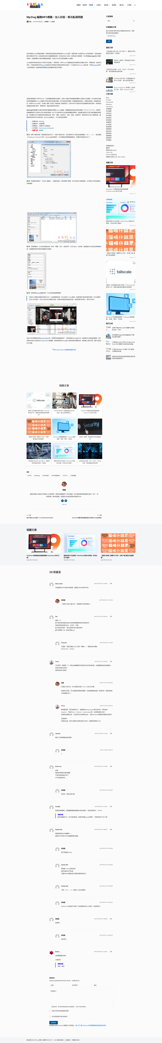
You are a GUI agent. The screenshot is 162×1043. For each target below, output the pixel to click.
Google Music (44, 338)
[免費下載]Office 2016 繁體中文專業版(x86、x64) (123, 328)
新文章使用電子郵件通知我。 (60, 1016)
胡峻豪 (57, 919)
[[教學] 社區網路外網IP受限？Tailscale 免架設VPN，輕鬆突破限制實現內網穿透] (120, 272)
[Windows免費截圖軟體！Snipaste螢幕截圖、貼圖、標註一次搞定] (120, 304)
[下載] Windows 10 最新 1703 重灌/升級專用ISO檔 (123, 350)
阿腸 (82, 494)
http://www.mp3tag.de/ (46, 128)
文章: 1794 (64, 504)
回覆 (111, 583)
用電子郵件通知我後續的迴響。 (61, 1011)
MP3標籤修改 (55, 475)
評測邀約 (108, 140)
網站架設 (106, 5)
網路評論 (108, 133)
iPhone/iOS (109, 102)
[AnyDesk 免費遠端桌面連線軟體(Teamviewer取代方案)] (120, 176)
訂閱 (109, 41)
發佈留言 (53, 1022)
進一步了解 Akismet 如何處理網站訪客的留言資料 (91, 1025)
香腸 (62, 683)
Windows (109, 104)
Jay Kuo (57, 733)
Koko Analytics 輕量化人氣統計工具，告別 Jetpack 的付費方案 (124, 89)
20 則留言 (52, 21)
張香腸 (63, 600)
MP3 (29, 475)
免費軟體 (91, 5)
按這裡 (41, 130)
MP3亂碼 (46, 475)
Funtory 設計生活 (111, 154)
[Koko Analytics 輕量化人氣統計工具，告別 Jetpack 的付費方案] (109, 89)
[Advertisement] (64, 38)
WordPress (109, 107)
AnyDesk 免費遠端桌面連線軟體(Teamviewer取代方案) (117, 190)
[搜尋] (134, 5)
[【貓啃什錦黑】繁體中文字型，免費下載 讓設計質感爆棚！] (120, 240)
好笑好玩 (108, 113)
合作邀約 (129, 5)
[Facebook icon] (62, 500)
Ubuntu (95, 65)
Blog (107, 98)
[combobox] (119, 20)
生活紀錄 (108, 124)
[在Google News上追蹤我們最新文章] (64, 350)
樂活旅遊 (108, 120)
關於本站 (122, 5)
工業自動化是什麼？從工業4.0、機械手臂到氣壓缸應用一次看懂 (120, 52)
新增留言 (54, 991)
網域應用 (108, 129)
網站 (95, 985)
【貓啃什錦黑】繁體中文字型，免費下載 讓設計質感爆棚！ (120, 254)
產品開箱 (114, 5)
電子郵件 (75, 985)
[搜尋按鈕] (133, 20)
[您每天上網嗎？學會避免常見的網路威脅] (109, 61)
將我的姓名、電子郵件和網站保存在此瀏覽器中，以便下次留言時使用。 (69, 1006)
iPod (42, 65)
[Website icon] (66, 500)
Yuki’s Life (109, 152)
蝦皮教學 (85, 5)
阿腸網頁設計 (110, 146)
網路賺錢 (108, 135)
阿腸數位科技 (76, 1040)
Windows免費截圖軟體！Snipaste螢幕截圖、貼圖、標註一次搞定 (120, 318)
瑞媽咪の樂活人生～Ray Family (115, 157)
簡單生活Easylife (111, 150)
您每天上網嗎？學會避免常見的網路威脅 (124, 61)
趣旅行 (108, 148)
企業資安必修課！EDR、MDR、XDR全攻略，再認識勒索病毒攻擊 (120, 70)
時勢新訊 (108, 118)
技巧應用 (99, 5)
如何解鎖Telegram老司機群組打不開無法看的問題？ (123, 336)
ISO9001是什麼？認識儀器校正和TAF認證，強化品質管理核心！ (124, 79)
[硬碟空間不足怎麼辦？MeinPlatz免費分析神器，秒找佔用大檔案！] (120, 208)
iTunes (38, 293)
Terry (57, 661)
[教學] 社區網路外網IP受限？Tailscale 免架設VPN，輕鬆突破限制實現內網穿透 (39, 413)
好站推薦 (108, 111)
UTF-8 (65, 475)
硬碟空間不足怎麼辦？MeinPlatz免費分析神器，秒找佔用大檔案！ (120, 222)
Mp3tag (37, 475)
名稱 (52, 985)
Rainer (57, 952)
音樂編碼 (73, 475)
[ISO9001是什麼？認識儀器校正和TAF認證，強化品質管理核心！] (109, 80)
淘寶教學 (79, 5)
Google (108, 100)
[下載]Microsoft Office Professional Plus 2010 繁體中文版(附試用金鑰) (123, 343)
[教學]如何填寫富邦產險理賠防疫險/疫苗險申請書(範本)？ (123, 357)
